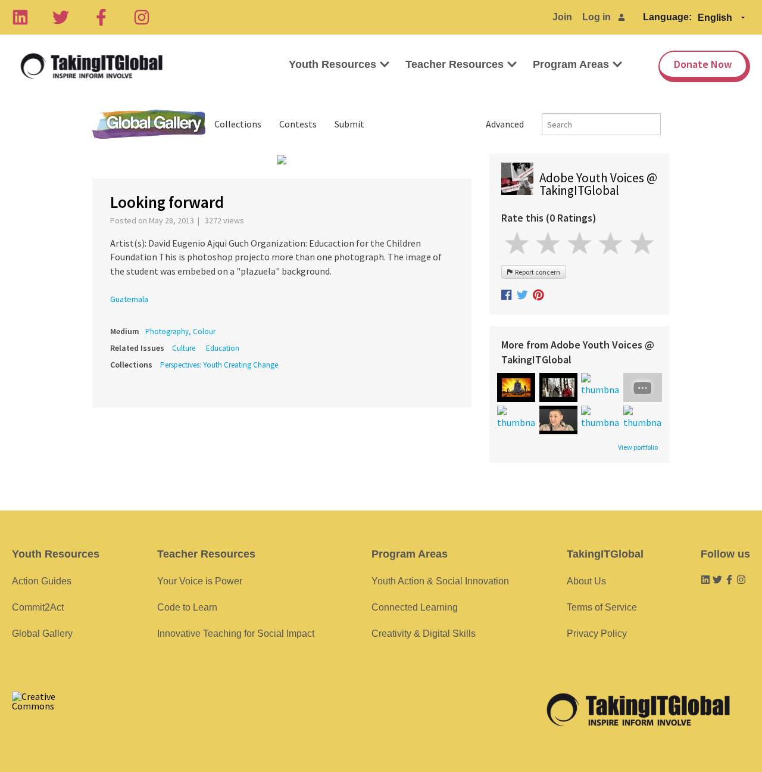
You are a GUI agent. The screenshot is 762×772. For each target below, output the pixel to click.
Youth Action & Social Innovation (440, 581)
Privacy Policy (597, 633)
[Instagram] (141, 17)
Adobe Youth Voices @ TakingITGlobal (598, 184)
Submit (349, 124)
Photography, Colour (180, 331)
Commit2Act (38, 607)
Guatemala (129, 299)
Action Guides (41, 581)
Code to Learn (187, 607)
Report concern (536, 271)
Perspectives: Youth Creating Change (219, 365)
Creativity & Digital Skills (423, 633)
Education (222, 348)
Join (562, 17)
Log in (596, 17)
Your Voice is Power (199, 581)
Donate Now (703, 64)
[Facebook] (101, 17)
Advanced (505, 124)
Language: (667, 17)
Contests (298, 124)
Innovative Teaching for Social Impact (235, 633)
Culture (183, 348)
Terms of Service (602, 607)
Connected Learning (414, 607)
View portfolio (638, 447)
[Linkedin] (20, 17)
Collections (237, 124)
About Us (586, 581)
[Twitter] (60, 17)
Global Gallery (148, 124)
